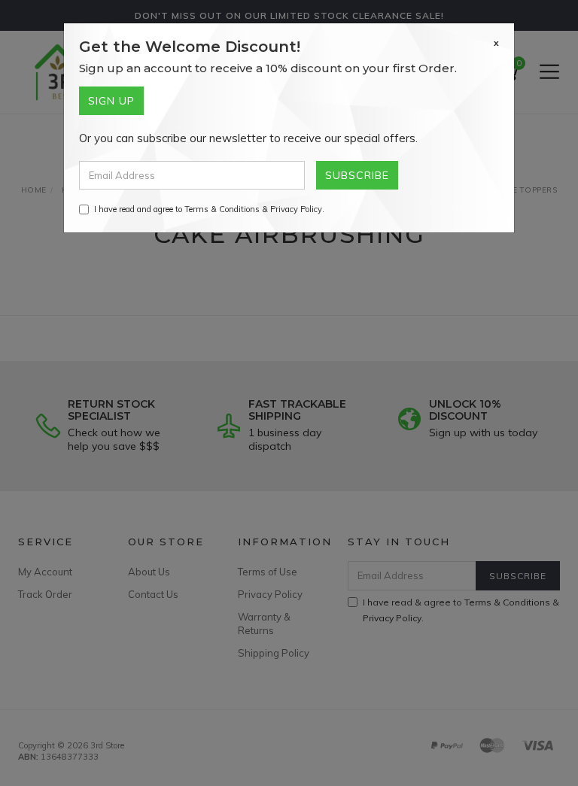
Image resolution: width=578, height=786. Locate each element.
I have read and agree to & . (209, 209)
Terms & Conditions (222, 209)
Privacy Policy (296, 209)
